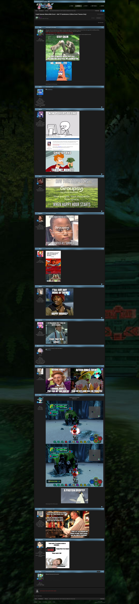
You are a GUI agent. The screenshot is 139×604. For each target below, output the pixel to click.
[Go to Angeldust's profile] (40, 218)
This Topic (99, 1)
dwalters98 (40, 539)
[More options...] (102, 27)
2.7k (40, 38)
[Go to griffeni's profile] (40, 92)
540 (40, 224)
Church (40, 176)
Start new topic (100, 22)
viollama (40, 286)
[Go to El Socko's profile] (40, 514)
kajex (40, 27)
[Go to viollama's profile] (40, 291)
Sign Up (45, 1)
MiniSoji (40, 109)
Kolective (40, 320)
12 (40, 297)
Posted (49, 27)
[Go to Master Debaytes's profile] (40, 351)
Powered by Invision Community (100, 602)
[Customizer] (49, 2)
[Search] (104, 2)
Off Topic (46, 18)
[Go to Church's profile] (40, 181)
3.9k (40, 406)
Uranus (40, 366)
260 (40, 331)
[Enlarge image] (62, 47)
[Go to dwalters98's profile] (40, 545)
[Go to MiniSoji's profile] (40, 114)
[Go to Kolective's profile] (40, 325)
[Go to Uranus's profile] (40, 371)
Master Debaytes (40, 345)
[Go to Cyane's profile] (40, 400)
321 (40, 98)
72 (40, 187)
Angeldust (40, 213)
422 (40, 520)
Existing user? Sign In (38, 1)
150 (40, 377)
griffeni (40, 86)
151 (40, 357)
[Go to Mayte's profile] (40, 254)
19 (40, 120)
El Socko (40, 509)
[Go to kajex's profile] (37, 18)
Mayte (40, 248)
